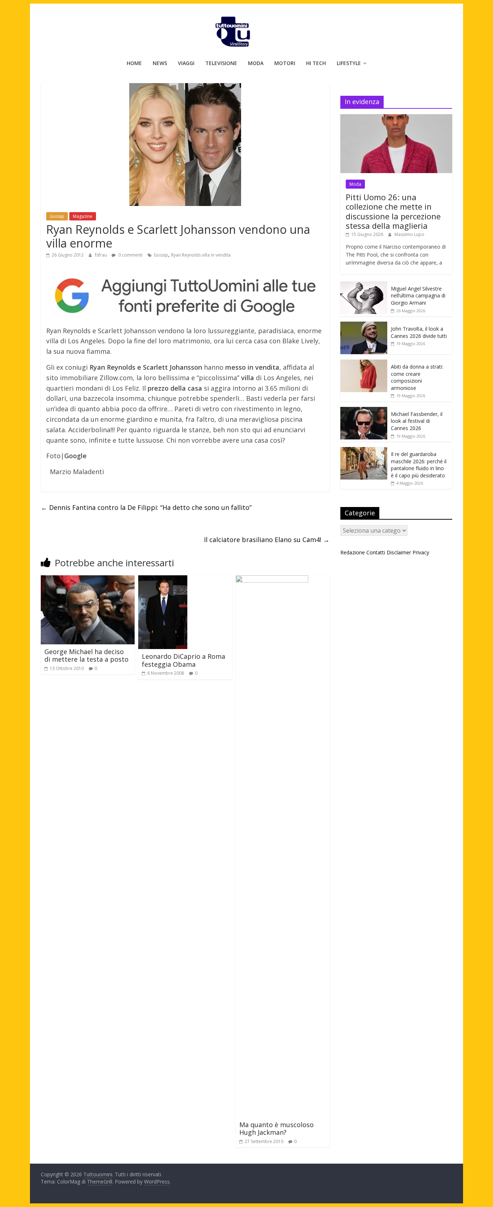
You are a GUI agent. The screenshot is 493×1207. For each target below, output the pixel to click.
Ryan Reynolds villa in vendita (201, 255)
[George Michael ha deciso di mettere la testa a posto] (88, 580)
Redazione (352, 552)
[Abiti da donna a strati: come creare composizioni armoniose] (363, 363)
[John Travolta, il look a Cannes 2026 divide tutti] (363, 325)
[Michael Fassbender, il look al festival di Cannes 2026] (363, 410)
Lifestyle (349, 63)
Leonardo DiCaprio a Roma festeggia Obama (183, 660)
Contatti (375, 552)
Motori (284, 63)
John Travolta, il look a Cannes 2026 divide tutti (419, 332)
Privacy (421, 552)
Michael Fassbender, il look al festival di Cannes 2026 (416, 421)
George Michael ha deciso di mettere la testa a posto (86, 655)
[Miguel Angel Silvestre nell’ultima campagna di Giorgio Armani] (363, 285)
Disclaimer (399, 552)
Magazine (82, 216)
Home (134, 63)
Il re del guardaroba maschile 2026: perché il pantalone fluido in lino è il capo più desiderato (418, 465)
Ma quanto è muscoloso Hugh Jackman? (276, 1128)
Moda (255, 63)
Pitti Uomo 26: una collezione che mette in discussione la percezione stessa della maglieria (393, 211)
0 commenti (130, 255)
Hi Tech (316, 63)
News (160, 63)
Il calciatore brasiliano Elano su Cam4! (267, 539)
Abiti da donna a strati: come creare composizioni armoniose (417, 377)
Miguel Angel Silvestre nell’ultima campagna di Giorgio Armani (418, 295)
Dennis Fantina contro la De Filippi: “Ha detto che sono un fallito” (146, 507)
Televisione (221, 63)
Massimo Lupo (409, 234)
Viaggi (186, 63)
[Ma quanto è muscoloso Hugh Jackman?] (272, 580)
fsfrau (101, 255)
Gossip (57, 216)
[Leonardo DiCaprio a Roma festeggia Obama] (162, 580)
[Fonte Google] (185, 296)
